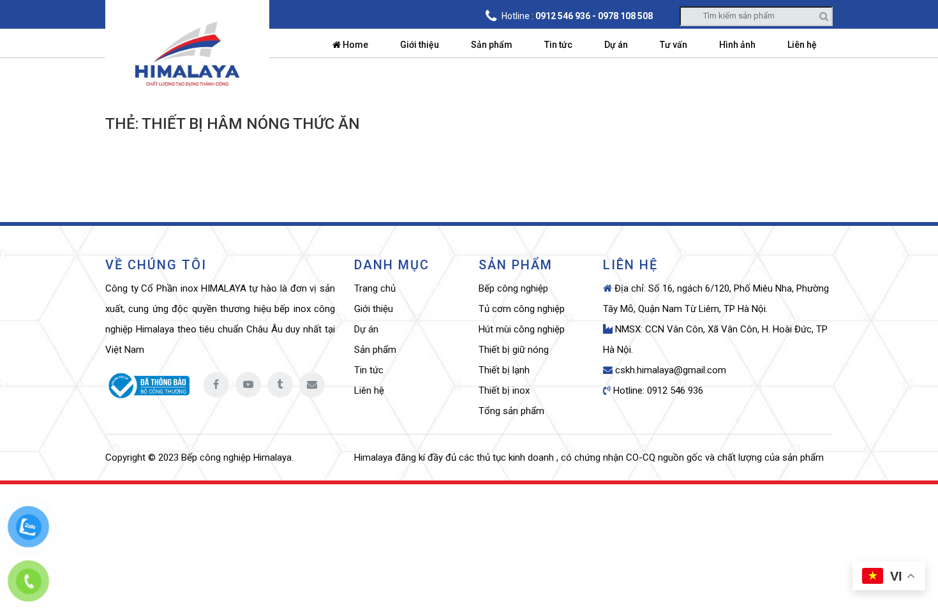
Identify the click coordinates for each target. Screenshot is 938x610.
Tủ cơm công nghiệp (522, 309)
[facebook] (216, 385)
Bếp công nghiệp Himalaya (236, 457)
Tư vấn (673, 45)
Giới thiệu (419, 45)
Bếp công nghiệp (513, 288)
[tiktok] (280, 385)
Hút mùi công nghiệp (522, 329)
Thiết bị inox (504, 390)
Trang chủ (375, 288)
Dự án (616, 45)
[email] (312, 385)
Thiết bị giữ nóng (514, 349)
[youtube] (248, 385)
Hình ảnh (737, 45)
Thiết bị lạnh (504, 370)
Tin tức (558, 45)
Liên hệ (802, 45)
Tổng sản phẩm (511, 411)
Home (354, 45)
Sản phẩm (491, 45)
